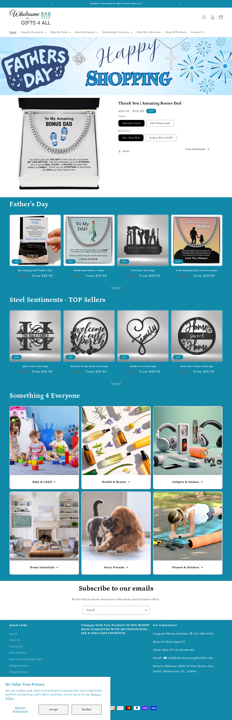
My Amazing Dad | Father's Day (35, 270)
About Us (14, 640)
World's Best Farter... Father (89, 270)
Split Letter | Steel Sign (35, 366)
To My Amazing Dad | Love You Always (197, 270)
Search (13, 633)
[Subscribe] (145, 610)
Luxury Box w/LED (161, 137)
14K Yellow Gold (160, 123)
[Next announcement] (179, 3)
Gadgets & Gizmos (185, 482)
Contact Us (16, 646)
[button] (33, 32)
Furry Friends (114, 567)
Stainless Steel (131, 123)
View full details (195, 149)
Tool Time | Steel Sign (143, 270)
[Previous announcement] (52, 3)
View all (116, 287)
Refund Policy (17, 652)
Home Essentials (42, 567)
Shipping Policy (19, 665)
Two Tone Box (131, 137)
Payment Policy (18, 672)
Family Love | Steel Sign (143, 366)
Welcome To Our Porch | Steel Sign (89, 366)
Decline (87, 709)
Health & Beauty (114, 482)
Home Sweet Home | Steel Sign (197, 366)
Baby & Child (42, 482)
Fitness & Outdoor (185, 567)
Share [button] (126, 151)
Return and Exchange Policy (26, 659)
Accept (53, 709)
